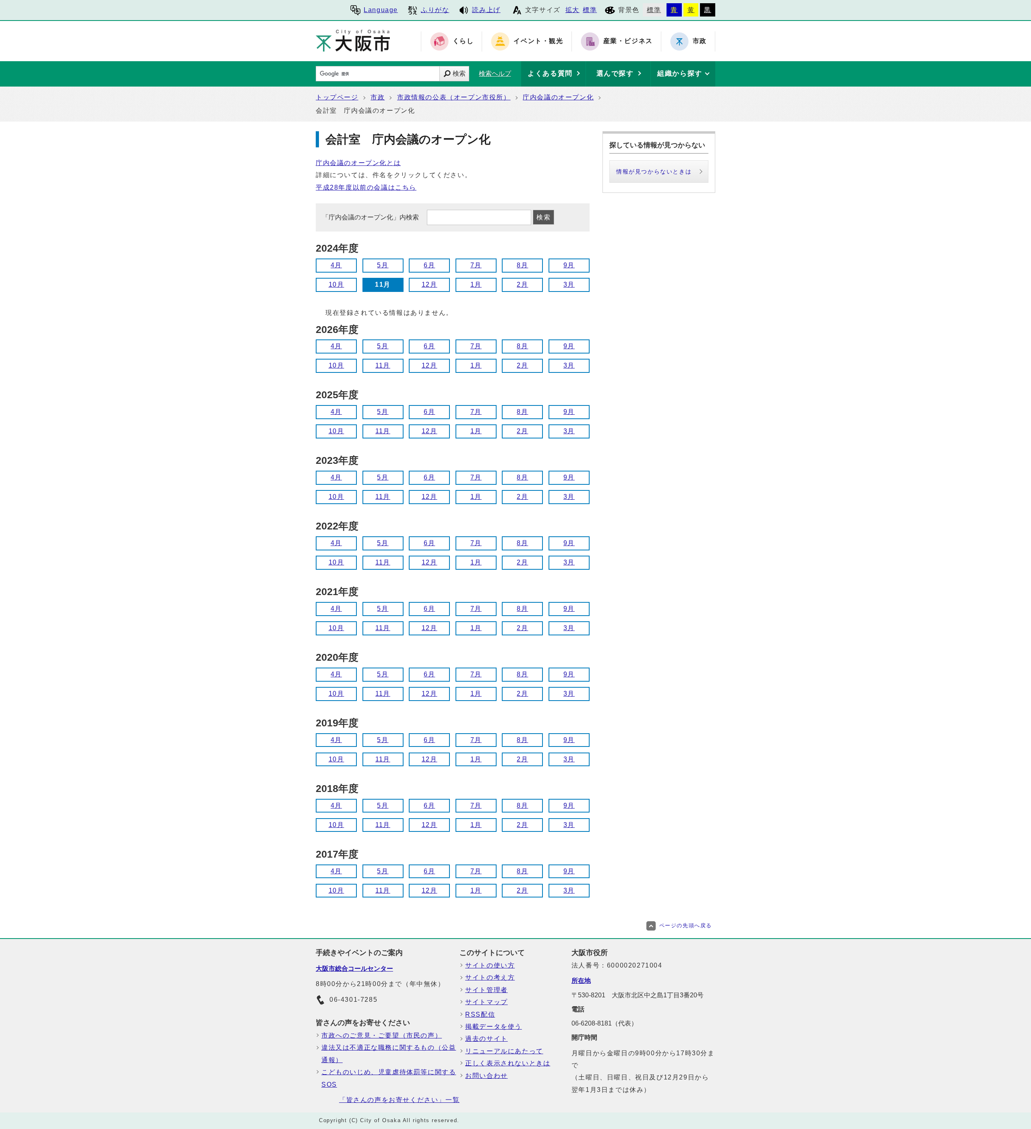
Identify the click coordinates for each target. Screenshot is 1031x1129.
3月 (569, 284)
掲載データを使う (493, 1026)
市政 (378, 97)
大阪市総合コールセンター (354, 968)
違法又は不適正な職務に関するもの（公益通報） (388, 1053)
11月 (382, 365)
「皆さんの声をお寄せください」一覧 (399, 1099)
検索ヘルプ (495, 73)
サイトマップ (486, 1002)
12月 (429, 284)
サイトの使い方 (490, 965)
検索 (459, 73)
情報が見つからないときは (653, 171)
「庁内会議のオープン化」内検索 (371, 217)
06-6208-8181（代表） (604, 1023)
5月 (382, 265)
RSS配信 (480, 1014)
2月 (522, 284)
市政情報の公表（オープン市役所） (454, 97)
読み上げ (486, 9)
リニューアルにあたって (504, 1051)
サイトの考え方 (490, 977)
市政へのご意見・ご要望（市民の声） (381, 1035)
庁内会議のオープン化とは (358, 162)
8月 (522, 265)
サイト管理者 (486, 989)
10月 (336, 284)
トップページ (337, 97)
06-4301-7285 (353, 999)
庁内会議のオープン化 (558, 97)
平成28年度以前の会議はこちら (366, 187)
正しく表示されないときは (507, 1063)
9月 (569, 265)
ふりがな (435, 9)
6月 (429, 265)
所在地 (581, 980)
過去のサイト (486, 1038)
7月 (476, 265)
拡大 (572, 9)
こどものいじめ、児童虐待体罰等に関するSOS (388, 1078)
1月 (476, 284)
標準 (590, 9)
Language (381, 9)
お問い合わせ (486, 1075)
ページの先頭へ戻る (685, 925)
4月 (336, 265)
